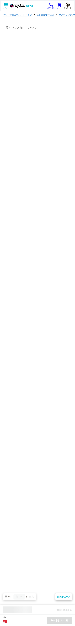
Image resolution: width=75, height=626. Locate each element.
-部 (16, 596)
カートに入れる (59, 620)
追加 (31, 596)
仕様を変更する (64, 609)
